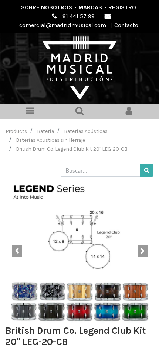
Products (16, 131)
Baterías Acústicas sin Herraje (50, 140)
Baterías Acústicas (86, 131)
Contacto (126, 25)
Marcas (90, 7)
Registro (122, 7)
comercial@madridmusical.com (62, 25)
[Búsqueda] (146, 170)
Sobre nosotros (46, 7)
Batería (45, 131)
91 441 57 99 (78, 16)
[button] (17, 251)
